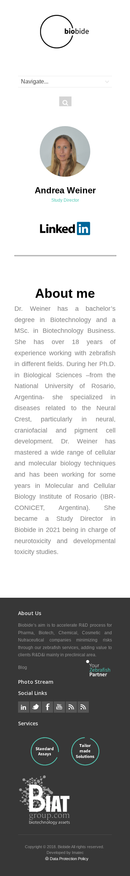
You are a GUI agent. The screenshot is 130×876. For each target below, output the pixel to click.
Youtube (59, 707)
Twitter (35, 707)
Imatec (78, 852)
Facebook (47, 707)
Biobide (64, 847)
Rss (71, 707)
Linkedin (23, 707)
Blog (22, 667)
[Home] (65, 31)
